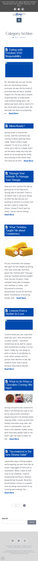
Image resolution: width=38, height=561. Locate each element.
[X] (19, 9)
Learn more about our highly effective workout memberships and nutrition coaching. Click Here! (19, 4)
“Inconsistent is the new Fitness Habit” (18, 453)
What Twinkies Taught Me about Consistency (15, 230)
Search (5, 518)
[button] (19, 20)
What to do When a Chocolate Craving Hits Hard (18, 385)
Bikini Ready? (17, 126)
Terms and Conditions (13, 546)
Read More (13, 113)
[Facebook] (15, 9)
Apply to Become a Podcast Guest (19, 547)
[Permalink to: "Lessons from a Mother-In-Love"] (19, 325)
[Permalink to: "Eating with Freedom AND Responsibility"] (19, 69)
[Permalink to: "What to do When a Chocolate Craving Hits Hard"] (19, 398)
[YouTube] (22, 9)
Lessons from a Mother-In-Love (16, 312)
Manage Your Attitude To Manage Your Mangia (17, 176)
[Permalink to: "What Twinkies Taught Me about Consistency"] (19, 249)
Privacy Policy (27, 546)
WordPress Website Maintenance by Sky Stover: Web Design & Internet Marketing (19, 552)
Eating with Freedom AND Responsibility (14, 53)
